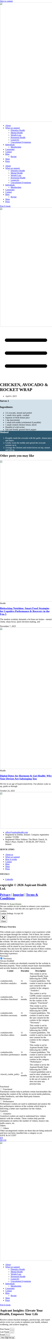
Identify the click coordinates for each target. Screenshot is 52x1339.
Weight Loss (16, 135)
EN (1, 1138)
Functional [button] (4, 1086)
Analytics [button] (4, 1111)
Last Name (5, 1332)
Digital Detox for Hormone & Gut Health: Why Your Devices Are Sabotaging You (26, 777)
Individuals (10, 144)
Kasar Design (15, 904)
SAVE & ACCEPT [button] (8, 1135)
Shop (7, 159)
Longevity (15, 140)
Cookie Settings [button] (6, 913)
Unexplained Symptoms (21, 142)
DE (1, 1140)
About (8, 125)
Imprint (18, 894)
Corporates (10, 149)
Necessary (7, 958)
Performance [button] (5, 1099)
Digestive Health (18, 130)
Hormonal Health (18, 137)
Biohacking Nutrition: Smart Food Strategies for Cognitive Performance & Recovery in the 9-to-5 (24, 611)
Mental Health (17, 133)
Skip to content (6, 1)
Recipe (14, 156)
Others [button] (3, 1125)
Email (2, 1335)
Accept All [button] (18, 913)
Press (7, 161)
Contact (8, 152)
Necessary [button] (4, 956)
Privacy (5, 894)
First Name (5, 1329)
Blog (7, 154)
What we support (12, 128)
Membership (16, 147)
